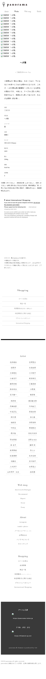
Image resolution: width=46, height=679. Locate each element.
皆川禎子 (33, 462)
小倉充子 (13, 379)
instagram (23, 522)
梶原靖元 (33, 379)
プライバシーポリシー (23, 318)
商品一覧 (23, 303)
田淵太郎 (32, 412)
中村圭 (13, 428)
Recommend (23, 494)
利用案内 (23, 308)
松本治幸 (32, 456)
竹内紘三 (32, 407)
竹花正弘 (13, 412)
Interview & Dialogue (23, 490)
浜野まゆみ (32, 440)
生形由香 (32, 368)
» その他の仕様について (22, 193)
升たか (32, 451)
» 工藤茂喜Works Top (23, 72)
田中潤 (13, 418)
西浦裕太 (32, 428)
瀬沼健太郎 (32, 401)
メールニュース (23, 531)
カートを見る (23, 299)
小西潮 (32, 390)
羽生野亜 (13, 440)
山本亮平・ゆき (13, 472)
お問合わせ (23, 535)
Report (23, 498)
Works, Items (16, 11)
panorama (16, 4)
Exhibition (39, 11)
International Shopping (23, 323)
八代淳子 (13, 467)
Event (23, 503)
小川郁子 (32, 373)
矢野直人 (32, 467)
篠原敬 (33, 395)
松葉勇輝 (13, 456)
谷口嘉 (33, 418)
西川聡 (13, 434)
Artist (6, 12)
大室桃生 (13, 373)
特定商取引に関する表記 (23, 313)
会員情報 (23, 565)
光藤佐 (13, 462)
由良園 (32, 472)
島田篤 (13, 401)
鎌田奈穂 (13, 384)
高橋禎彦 (13, 407)
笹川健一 (13, 395)
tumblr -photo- (23, 526)
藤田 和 (32, 445)
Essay (23, 507)
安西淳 (13, 368)
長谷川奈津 (32, 434)
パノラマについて (23, 539)
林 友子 (13, 445)
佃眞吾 (13, 423)
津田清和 (33, 423)
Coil (36, 647)
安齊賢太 (32, 363)
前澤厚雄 (13, 451)
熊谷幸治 (13, 390)
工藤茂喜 (7, 110)
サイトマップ (23, 544)
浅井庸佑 (13, 363)
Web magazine (27, 11)
